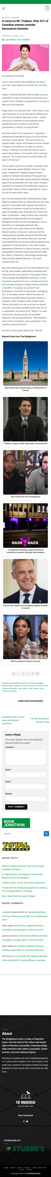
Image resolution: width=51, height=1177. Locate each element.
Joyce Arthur (22, 688)
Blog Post (6, 17)
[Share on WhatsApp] (14, 674)
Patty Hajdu (12, 691)
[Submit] (46, 833)
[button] (3, 8)
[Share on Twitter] (23, 674)
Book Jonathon (40, 1168)
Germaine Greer (42, 686)
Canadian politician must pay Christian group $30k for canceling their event (24, 916)
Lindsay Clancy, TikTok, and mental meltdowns (23, 883)
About (13, 1168)
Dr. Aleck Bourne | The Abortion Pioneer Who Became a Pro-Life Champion (22, 876)
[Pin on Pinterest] (32, 674)
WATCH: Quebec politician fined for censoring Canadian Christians (23, 868)
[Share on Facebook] (18, 674)
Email (8, 782)
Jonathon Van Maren (18, 39)
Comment (10, 747)
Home (6, 1168)
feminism (32, 686)
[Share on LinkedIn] (37, 674)
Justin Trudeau (33, 688)
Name (8, 770)
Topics (29, 1170)
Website (8, 794)
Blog (19, 1168)
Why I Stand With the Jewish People (18, 896)
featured (15, 17)
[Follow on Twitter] (27, 1121)
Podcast (27, 1168)
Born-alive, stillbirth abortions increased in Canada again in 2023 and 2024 (22, 927)
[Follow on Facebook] (24, 1121)
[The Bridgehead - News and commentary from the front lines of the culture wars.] (25, 8)
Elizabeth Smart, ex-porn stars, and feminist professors (13, 720)
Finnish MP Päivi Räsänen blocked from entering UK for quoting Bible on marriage (24, 889)
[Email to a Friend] (28, 674)
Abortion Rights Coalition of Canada (15, 686)
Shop (22, 1170)
